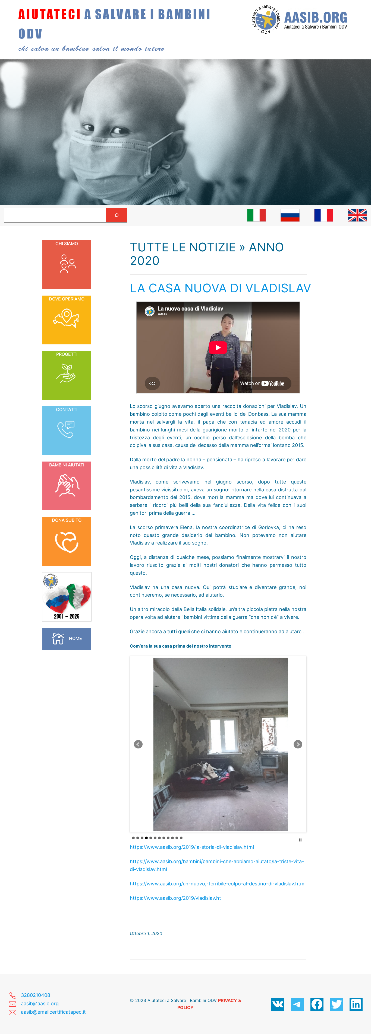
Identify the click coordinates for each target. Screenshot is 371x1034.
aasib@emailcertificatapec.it (53, 1012)
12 (181, 838)
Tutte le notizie (183, 247)
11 (176, 838)
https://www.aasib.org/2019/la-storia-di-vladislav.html (192, 847)
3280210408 (35, 995)
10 (172, 838)
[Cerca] (116, 215)
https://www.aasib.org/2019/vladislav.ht (175, 898)
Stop (300, 839)
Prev (138, 744)
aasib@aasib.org (40, 1003)
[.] (256, 215)
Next (298, 744)
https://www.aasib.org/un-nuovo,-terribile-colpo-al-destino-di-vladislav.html (218, 883)
